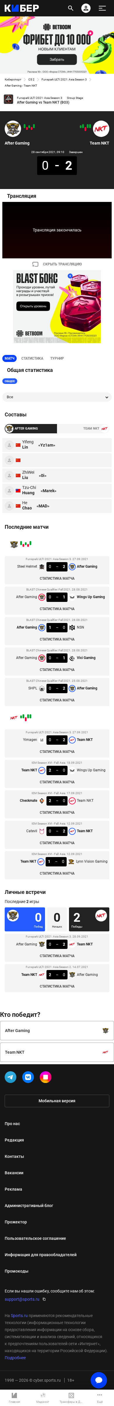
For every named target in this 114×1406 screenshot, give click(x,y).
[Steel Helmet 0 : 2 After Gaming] (34, 126)
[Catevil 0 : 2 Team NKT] (83, 126)
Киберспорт (13, 79)
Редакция (14, 1140)
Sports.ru (19, 1315)
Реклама (13, 1189)
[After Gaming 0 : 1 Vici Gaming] (27, 128)
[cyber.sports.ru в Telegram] (12, 1078)
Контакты (14, 1156)
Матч (9, 358)
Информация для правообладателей (41, 1254)
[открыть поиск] (71, 8)
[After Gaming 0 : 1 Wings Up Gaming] (31, 128)
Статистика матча (57, 578)
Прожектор (16, 1222)
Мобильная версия (57, 1100)
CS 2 (31, 79)
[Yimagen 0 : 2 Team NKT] (90, 126)
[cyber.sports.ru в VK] (29, 1078)
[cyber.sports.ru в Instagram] (47, 1078)
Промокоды (16, 1271)
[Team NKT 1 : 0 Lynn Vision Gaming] (81, 126)
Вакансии (14, 1172)
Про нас (12, 1123)
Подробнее (15, 1357)
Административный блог (29, 1205)
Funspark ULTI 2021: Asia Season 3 (64, 79)
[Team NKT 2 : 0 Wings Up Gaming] (88, 126)
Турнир (57, 358)
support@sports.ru (22, 1299)
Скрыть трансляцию (62, 264)
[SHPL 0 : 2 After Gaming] (24, 126)
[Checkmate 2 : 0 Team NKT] (85, 129)
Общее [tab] (10, 381)
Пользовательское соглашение (35, 1238)
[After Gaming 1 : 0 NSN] (29, 126)
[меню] (102, 8)
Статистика (32, 358)
